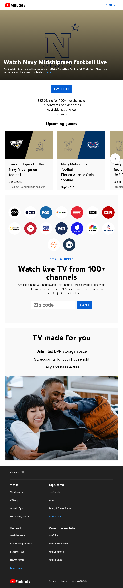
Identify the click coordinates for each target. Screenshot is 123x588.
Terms (64, 581)
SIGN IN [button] (110, 5)
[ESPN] (77, 213)
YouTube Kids (55, 560)
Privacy (52, 581)
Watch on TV (16, 492)
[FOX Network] (46, 213)
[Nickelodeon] (54, 245)
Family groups (17, 551)
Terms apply (61, 114)
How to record (17, 560)
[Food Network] (30, 229)
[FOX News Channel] (46, 229)
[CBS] (30, 213)
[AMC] (92, 213)
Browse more (55, 516)
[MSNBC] (92, 229)
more (48, 72)
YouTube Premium (58, 543)
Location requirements (21, 543)
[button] (115, 158)
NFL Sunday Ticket (19, 516)
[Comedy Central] (14, 229)
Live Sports (54, 492)
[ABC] (14, 213)
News (51, 500)
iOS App (14, 500)
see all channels (61, 259)
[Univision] (77, 229)
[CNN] (108, 213)
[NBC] (61, 213)
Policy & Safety (79, 581)
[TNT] (69, 245)
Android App (16, 508)
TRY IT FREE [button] (61, 89)
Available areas (18, 535)
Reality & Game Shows (60, 508)
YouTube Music (56, 551)
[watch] (29, 145)
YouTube (53, 535)
